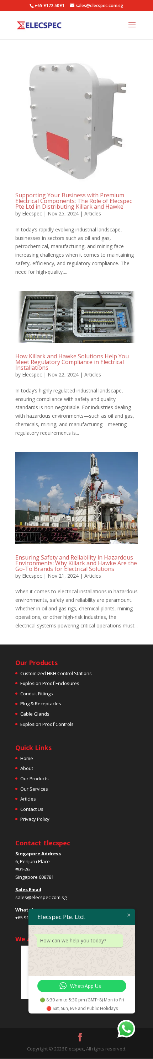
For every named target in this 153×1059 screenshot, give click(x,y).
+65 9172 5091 (49, 5)
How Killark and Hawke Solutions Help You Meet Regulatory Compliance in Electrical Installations (72, 361)
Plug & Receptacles (40, 703)
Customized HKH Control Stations (56, 673)
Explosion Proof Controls (47, 724)
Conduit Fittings (36, 693)
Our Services (34, 789)
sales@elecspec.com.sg (41, 897)
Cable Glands (34, 714)
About (26, 768)
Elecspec (32, 213)
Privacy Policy (34, 819)
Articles (92, 213)
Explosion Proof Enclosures (49, 683)
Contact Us (31, 809)
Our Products (34, 778)
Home (26, 758)
